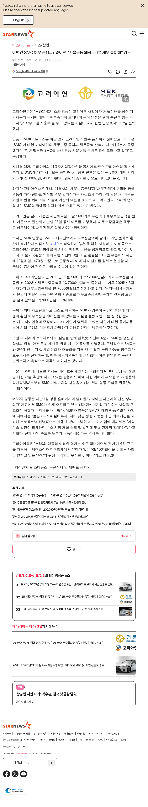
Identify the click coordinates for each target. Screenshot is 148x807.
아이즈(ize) (111, 740)
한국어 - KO (21, 763)
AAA (100, 740)
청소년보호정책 (40, 733)
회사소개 (7, 733)
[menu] (142, 33)
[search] (134, 33)
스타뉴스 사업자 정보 (12, 746)
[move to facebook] (6, 773)
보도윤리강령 (113, 733)
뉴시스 (52, 740)
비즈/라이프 (21, 45)
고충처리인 (55, 733)
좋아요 (77, 549)
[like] (110, 71)
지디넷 (72, 740)
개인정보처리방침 (22, 733)
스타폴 (123, 740)
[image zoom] (125, 99)
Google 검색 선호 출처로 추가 (30, 71)
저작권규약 (69, 733)
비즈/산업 (41, 45)
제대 (53, 244)
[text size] (133, 71)
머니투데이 (31, 740)
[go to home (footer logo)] (17, 725)
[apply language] (28, 20)
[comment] (118, 71)
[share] (125, 71)
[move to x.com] (15, 773)
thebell (90, 740)
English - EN (22, 20)
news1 (61, 740)
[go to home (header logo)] (19, 33)
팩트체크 (100, 733)
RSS (91, 733)
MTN (42, 740)
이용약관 (81, 733)
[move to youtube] (23, 773)
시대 (80, 740)
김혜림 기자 (18, 64)
